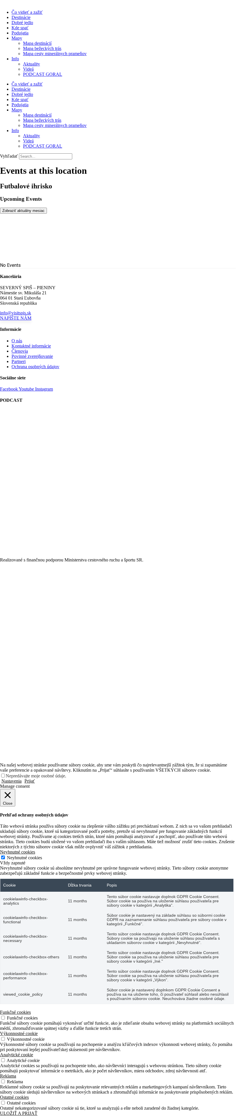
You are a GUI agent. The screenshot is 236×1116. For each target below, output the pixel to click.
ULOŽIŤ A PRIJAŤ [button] (18, 1113)
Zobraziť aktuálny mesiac (23, 210)
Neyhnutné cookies (24, 857)
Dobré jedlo (22, 22)
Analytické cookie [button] (16, 1054)
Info (15, 58)
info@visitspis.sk (15, 312)
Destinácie (21, 17)
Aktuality (31, 63)
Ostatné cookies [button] (14, 1097)
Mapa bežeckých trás (42, 48)
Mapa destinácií (37, 43)
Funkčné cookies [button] (15, 1012)
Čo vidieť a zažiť (27, 12)
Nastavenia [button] (11, 781)
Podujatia (20, 32)
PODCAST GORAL (42, 74)
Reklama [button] (8, 1075)
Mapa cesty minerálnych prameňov (55, 53)
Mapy (17, 38)
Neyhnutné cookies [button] (17, 851)
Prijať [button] (29, 781)
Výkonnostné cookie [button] (19, 1033)
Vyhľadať (9, 156)
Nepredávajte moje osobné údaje (35, 775)
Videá (28, 69)
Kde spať (20, 27)
